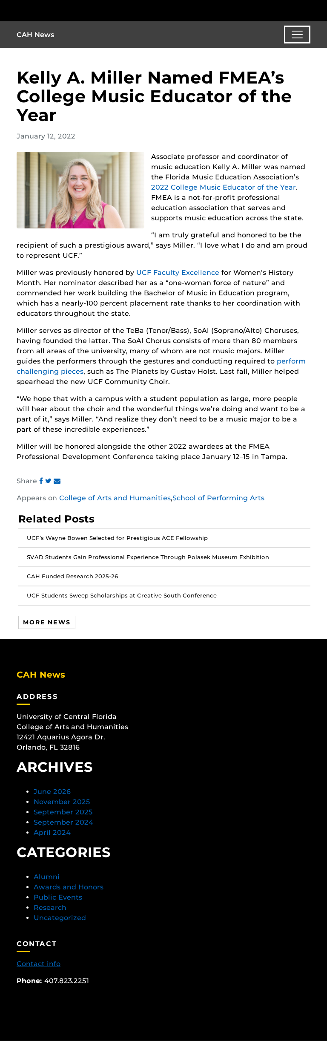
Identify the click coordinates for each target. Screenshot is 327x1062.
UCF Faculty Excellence (177, 272)
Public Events (58, 897)
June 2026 (52, 792)
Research (50, 907)
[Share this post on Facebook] (42, 481)
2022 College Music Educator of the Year (223, 187)
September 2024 (63, 822)
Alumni (47, 877)
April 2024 (52, 832)
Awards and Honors (68, 887)
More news (47, 622)
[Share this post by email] (57, 481)
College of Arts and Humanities (115, 498)
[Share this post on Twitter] (49, 481)
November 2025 (62, 802)
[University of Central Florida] (73, 10)
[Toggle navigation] (297, 34)
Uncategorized (60, 918)
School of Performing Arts (218, 498)
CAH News (35, 35)
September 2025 (63, 812)
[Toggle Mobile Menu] (308, 10)
